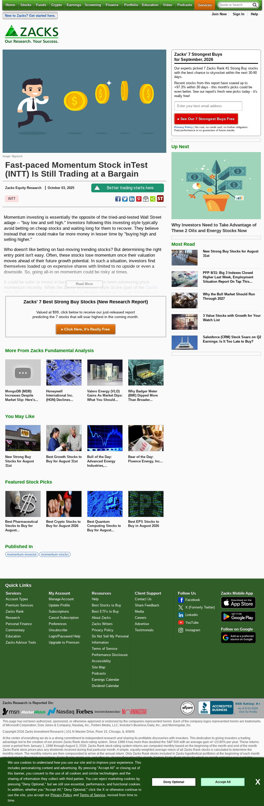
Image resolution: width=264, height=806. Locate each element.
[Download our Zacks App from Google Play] (238, 616)
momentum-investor (22, 554)
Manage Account (61, 599)
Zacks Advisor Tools (21, 642)
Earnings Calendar (105, 680)
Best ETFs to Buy (105, 611)
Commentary (15, 630)
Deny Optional (173, 782)
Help (254, 14)
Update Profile (59, 605)
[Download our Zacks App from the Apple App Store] (238, 608)
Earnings (74, 5)
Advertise (142, 624)
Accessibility (101, 661)
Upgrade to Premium (64, 642)
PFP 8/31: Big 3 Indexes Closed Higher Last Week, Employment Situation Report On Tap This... (228, 277)
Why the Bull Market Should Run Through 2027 (229, 296)
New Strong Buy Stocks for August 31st (230, 253)
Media (139, 611)
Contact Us (143, 599)
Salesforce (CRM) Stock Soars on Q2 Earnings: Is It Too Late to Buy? (232, 339)
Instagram (192, 630)
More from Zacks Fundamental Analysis (49, 350)
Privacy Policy (61, 795)
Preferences (58, 624)
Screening (93, 5)
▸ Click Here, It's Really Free (85, 329)
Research (13, 618)
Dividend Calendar (105, 686)
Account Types (17, 599)
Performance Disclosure (110, 655)
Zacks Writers (102, 624)
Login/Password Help (64, 636)
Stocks (25, 5)
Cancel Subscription (64, 618)
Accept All (222, 782)
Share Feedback (147, 605)
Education (150, 5)
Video (167, 5)
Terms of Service (92, 795)
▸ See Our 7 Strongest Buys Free (206, 119)
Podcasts (184, 5)
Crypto (56, 5)
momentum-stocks (55, 554)
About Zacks (101, 618)
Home (10, 5)
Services (206, 5)
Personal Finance (19, 624)
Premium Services (19, 605)
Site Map (98, 667)
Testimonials (144, 630)
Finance (112, 5)
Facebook (192, 600)
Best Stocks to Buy (106, 605)
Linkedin (191, 615)
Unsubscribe (58, 630)
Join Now (219, 14)
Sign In (238, 14)
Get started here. (30, 16)
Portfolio (131, 5)
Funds (41, 5)
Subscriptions (59, 611)
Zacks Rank (15, 611)
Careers (140, 618)
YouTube (192, 623)
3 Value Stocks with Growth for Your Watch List (232, 318)
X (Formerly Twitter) (200, 607)
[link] (32, 35)
